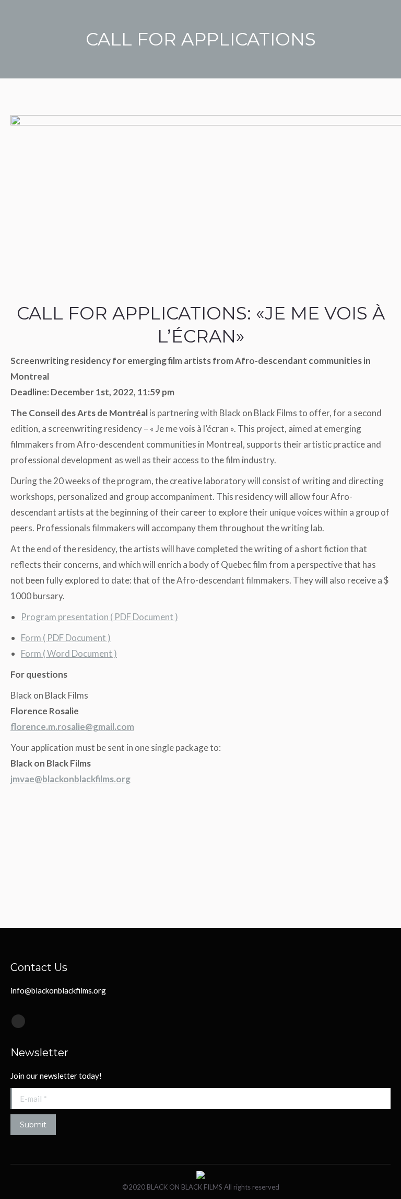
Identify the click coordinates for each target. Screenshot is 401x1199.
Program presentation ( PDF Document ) (99, 616)
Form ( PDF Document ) (66, 637)
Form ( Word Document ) (69, 653)
